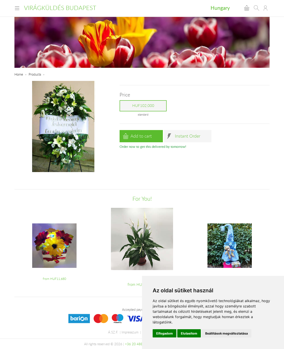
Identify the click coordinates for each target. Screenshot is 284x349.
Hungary (220, 7)
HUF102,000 (143, 105)
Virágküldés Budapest (60, 8)
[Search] (256, 8)
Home (18, 74)
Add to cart (141, 136)
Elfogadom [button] (164, 333)
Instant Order (187, 136)
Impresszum (130, 332)
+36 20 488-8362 (138, 344)
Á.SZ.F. (113, 332)
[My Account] (265, 8)
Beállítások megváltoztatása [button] (226, 333)
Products (35, 74)
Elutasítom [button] (189, 333)
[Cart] (246, 8)
